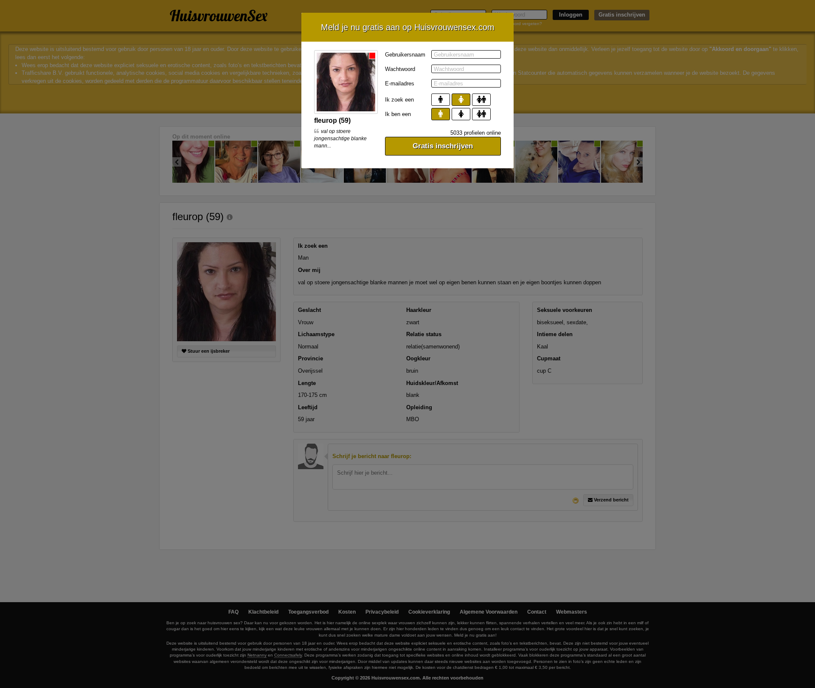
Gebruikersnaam (405, 54)
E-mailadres (399, 83)
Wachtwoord (400, 69)
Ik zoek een (399, 99)
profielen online (475, 133)
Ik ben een (398, 114)
